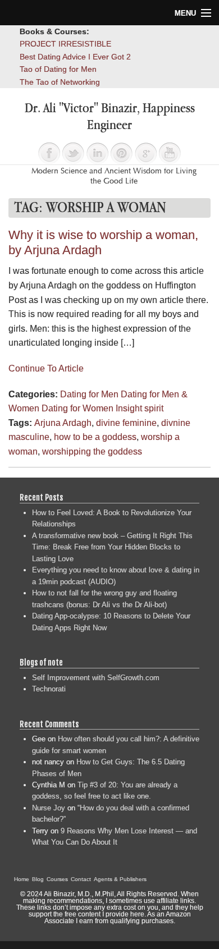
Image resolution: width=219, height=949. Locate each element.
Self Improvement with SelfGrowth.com (95, 677)
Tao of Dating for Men (58, 69)
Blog (38, 879)
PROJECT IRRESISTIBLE (65, 43)
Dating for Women (77, 408)
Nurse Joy (48, 808)
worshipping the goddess (92, 451)
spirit (153, 408)
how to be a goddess (95, 437)
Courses (57, 879)
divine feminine (126, 423)
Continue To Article (46, 368)
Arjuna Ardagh (63, 423)
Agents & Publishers (120, 879)
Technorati (49, 689)
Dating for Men (89, 394)
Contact (81, 879)
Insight (129, 408)
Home (21, 879)
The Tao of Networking (60, 81)
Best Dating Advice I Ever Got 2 (75, 56)
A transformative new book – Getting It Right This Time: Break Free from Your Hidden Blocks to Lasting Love (112, 547)
